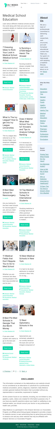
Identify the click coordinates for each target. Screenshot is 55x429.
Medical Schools (35, 3)
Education (43, 89)
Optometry (22, 365)
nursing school (23, 97)
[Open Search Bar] (21, 7)
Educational (24, 93)
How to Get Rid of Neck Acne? (44, 171)
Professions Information (26, 89)
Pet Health (43, 126)
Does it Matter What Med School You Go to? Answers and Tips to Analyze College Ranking (27, 127)
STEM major (30, 98)
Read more (8, 82)
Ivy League (7, 159)
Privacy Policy (31, 424)
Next (24, 371)
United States (30, 365)
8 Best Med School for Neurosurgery (9, 192)
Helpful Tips (44, 110)
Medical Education (26, 361)
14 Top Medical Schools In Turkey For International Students (26, 195)
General (6, 87)
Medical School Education (43, 115)
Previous (7, 371)
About (45, 3)
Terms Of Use (23, 424)
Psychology (22, 91)
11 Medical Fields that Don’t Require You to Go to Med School (9, 261)
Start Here (23, 3)
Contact (37, 424)
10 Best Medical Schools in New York (26, 258)
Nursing (28, 95)
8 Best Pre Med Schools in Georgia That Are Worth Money (10, 323)
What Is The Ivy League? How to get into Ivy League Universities (10, 122)
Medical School (23, 363)
